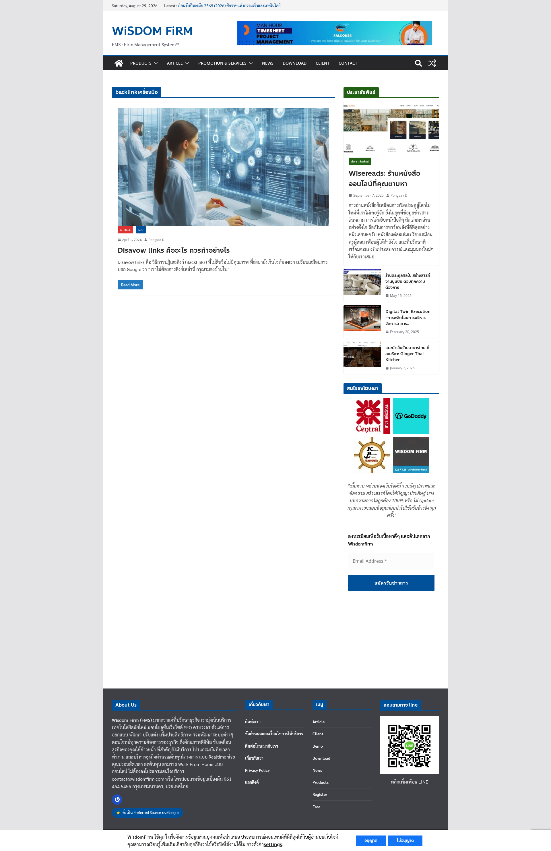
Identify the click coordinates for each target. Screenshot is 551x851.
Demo (318, 746)
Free (316, 806)
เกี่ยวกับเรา (254, 758)
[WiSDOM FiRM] (119, 63)
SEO (140, 229)
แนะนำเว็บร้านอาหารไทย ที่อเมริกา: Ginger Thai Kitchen (407, 354)
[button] (155, 63)
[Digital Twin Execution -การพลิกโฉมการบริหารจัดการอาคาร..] (362, 321)
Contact (348, 63)
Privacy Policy (257, 770)
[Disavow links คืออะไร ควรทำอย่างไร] (223, 167)
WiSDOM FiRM (152, 31)
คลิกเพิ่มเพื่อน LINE (409, 782)
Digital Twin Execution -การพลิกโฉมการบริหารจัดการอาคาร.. (407, 318)
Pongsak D (156, 239)
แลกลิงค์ (252, 782)
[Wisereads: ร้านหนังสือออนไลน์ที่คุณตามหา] (391, 127)
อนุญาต (370, 841)
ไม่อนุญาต (405, 841)
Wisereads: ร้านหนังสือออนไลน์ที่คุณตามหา (384, 179)
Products (141, 63)
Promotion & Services (222, 63)
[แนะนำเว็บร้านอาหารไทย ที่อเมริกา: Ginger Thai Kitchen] (362, 357)
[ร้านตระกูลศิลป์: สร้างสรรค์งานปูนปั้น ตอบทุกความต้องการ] (362, 285)
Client (322, 63)
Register (320, 794)
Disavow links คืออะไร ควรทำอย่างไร (174, 250)
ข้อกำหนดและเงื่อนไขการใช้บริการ (274, 733)
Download (294, 63)
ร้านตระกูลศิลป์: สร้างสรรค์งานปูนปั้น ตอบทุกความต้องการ (407, 281)
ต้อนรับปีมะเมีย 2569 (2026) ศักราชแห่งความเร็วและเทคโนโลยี (229, 5)
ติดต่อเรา (253, 721)
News (267, 63)
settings (273, 844)
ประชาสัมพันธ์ (360, 161)
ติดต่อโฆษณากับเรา (261, 746)
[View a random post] (432, 63)
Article (175, 63)
